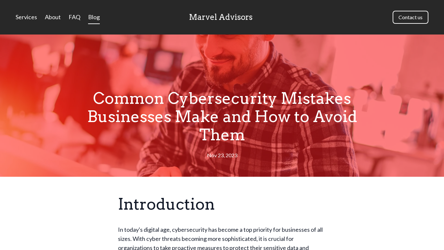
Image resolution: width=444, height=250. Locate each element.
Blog (94, 17)
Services (26, 17)
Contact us (410, 17)
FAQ (74, 17)
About (53, 17)
